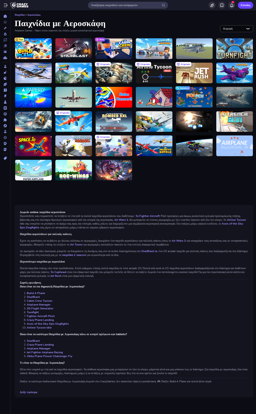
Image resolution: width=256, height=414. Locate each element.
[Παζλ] (5, 120)
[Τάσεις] (5, 34)
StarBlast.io (149, 251)
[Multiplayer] (5, 52)
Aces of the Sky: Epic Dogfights (48, 324)
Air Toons (76, 245)
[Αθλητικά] (5, 84)
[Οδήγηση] (5, 114)
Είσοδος (245, 5)
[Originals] (5, 46)
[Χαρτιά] (5, 149)
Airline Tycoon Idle (39, 328)
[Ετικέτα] (5, 158)
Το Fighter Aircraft (148, 216)
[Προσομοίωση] (5, 132)
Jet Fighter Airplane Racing (45, 352)
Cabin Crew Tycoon (39, 301)
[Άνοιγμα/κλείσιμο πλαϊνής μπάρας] (5, 5)
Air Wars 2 (121, 220)
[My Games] (221, 5)
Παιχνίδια (20, 15)
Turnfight (33, 312)
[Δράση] (5, 96)
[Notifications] (231, 5)
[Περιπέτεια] (5, 126)
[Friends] (212, 5)
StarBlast (33, 297)
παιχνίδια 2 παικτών (74, 255)
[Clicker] (5, 72)
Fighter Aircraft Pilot (41, 316)
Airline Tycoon (236, 220)
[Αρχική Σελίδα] (5, 16)
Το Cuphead (58, 272)
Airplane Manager (39, 305)
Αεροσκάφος (34, 15)
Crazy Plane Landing (40, 320)
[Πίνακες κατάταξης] (5, 58)
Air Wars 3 (179, 241)
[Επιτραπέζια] (5, 102)
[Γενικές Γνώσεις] (5, 90)
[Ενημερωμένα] (5, 40)
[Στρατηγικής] (5, 143)
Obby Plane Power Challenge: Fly (49, 356)
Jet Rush (55, 276)
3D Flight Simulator (40, 308)
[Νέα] (5, 28)
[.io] (5, 78)
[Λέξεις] (5, 108)
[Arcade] (5, 66)
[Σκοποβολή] (5, 137)
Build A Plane (36, 293)
